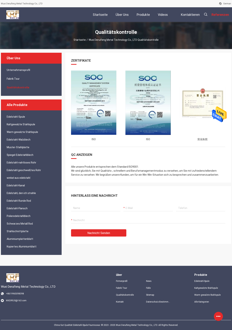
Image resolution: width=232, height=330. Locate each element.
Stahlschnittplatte (17, 231)
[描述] (206, 14)
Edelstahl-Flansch (17, 208)
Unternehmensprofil (18, 70)
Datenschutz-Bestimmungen (158, 302)
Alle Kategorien (201, 302)
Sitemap (150, 295)
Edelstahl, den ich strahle (21, 193)
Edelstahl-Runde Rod (19, 200)
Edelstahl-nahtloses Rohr (21, 162)
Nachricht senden (98, 233)
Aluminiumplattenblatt (20, 238)
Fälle (148, 288)
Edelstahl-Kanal (16, 185)
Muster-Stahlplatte (18, 147)
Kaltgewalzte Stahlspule (21, 124)
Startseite (80, 39)
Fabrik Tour (13, 78)
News (149, 281)
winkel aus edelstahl (18, 177)
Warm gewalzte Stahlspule (22, 132)
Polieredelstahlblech (18, 216)
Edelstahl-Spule (16, 116)
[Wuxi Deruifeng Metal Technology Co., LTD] (12, 14)
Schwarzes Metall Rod (20, 223)
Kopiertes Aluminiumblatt (21, 246)
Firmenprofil (121, 281)
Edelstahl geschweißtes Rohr (24, 170)
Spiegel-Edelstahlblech (20, 154)
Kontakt (120, 302)
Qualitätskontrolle (18, 87)
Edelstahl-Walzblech (18, 139)
